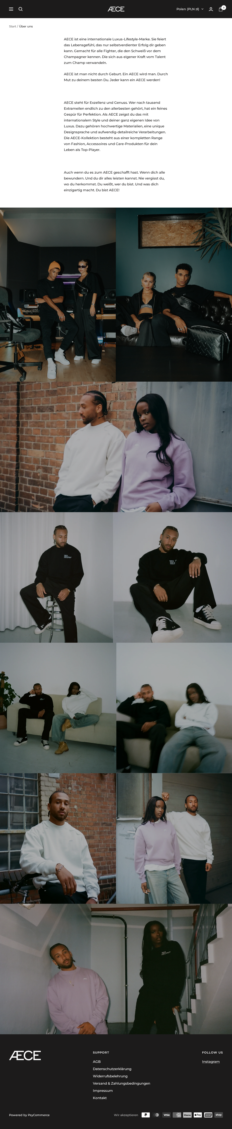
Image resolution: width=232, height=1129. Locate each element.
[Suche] (21, 9)
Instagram (211, 1061)
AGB (97, 1061)
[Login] (211, 9)
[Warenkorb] (220, 9)
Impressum (103, 1090)
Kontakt (100, 1098)
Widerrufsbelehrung (110, 1076)
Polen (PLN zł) (187, 9)
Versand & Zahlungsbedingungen (121, 1083)
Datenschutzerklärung (112, 1069)
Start (12, 26)
